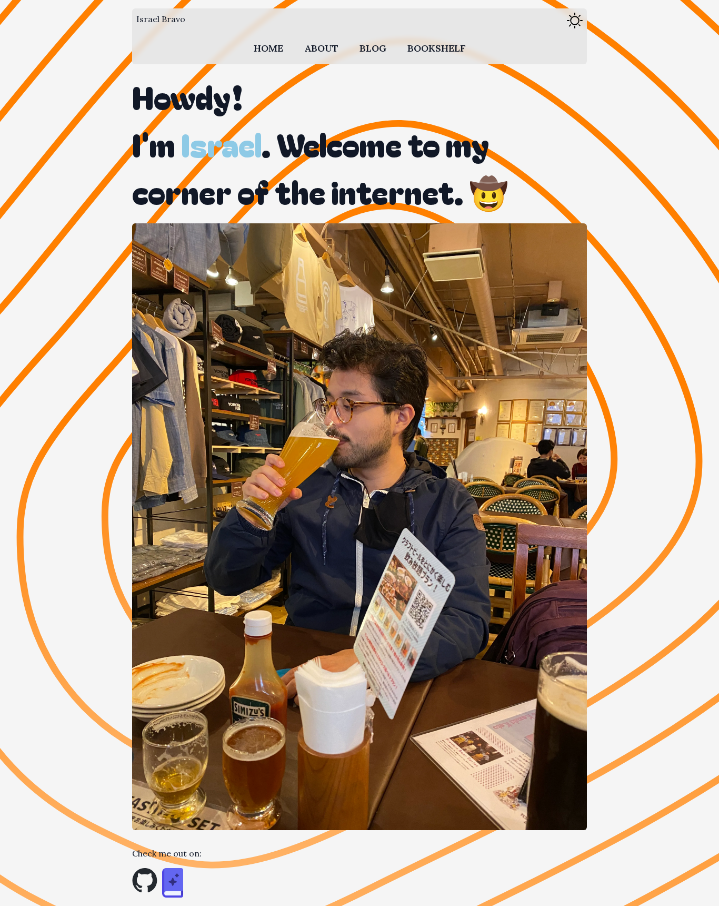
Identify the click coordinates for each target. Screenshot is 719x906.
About (321, 48)
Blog (372, 48)
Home (268, 48)
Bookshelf (436, 48)
